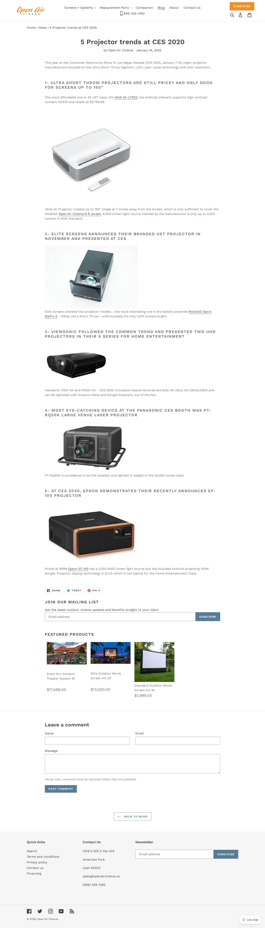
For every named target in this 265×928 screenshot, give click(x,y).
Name (49, 733)
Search (32, 851)
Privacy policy (37, 862)
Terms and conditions (43, 856)
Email (139, 733)
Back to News (135, 816)
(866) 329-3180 (94, 885)
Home (31, 27)
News (43, 27)
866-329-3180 (134, 13)
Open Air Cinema (47, 919)
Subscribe (242, 6)
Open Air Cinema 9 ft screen (80, 214)
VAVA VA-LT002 (125, 97)
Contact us (35, 868)
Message (51, 751)
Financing (34, 873)
